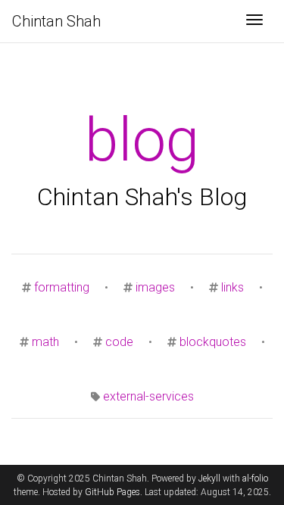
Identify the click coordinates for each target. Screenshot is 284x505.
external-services (148, 396)
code (119, 342)
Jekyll (209, 478)
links (232, 287)
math (45, 342)
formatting (61, 287)
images (155, 287)
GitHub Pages (112, 492)
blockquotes (212, 342)
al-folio (255, 478)
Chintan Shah (56, 21)
